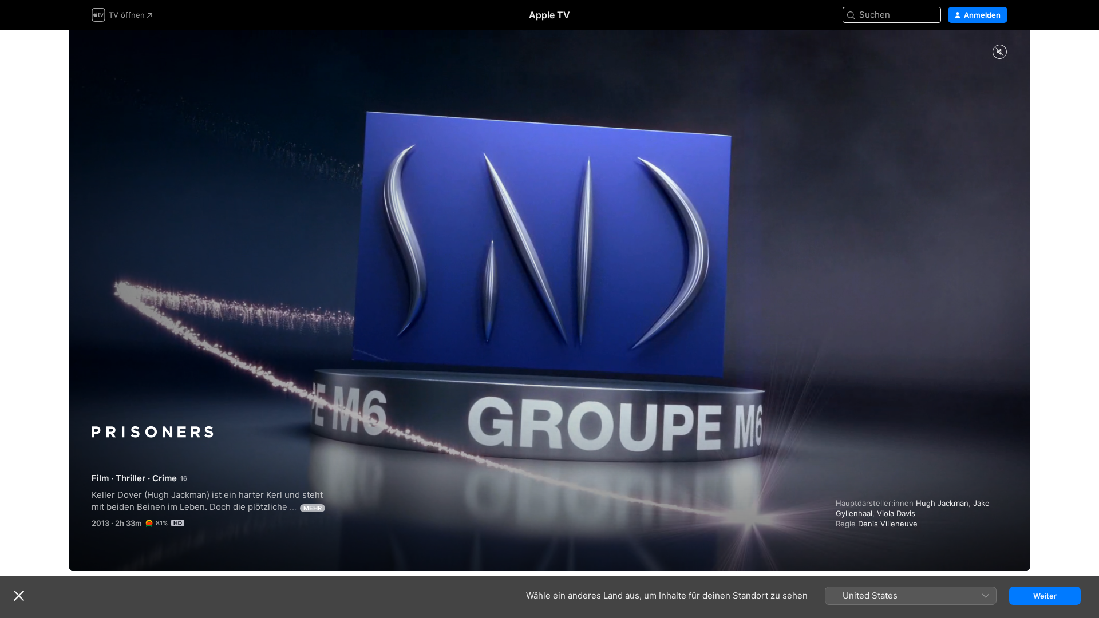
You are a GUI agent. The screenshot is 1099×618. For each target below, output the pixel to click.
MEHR (312, 508)
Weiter (1045, 595)
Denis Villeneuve (888, 523)
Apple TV (549, 15)
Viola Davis (896, 513)
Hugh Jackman (942, 503)
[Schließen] (19, 596)
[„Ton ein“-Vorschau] (999, 52)
